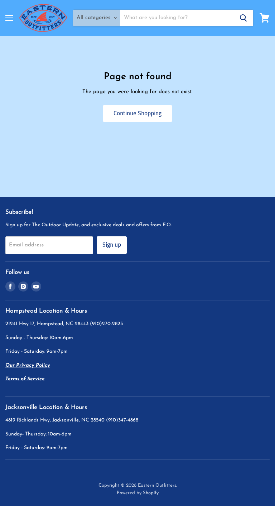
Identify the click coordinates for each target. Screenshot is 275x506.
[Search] (243, 18)
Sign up (111, 244)
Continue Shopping (137, 113)
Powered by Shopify (138, 493)
